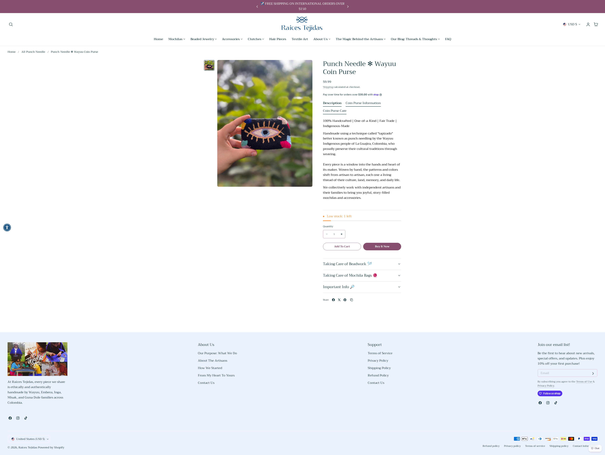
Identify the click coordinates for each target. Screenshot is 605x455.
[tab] (209, 65)
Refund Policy (378, 375)
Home (12, 52)
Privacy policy (512, 446)
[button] (11, 24)
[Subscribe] (593, 373)
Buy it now (382, 246)
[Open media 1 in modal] (306, 67)
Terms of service (535, 446)
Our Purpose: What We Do (217, 353)
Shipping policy (559, 446)
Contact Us (206, 383)
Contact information (585, 446)
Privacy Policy (378, 360)
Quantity (328, 226)
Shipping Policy (379, 368)
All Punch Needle (33, 52)
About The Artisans (212, 360)
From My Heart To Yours (216, 375)
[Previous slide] (257, 7)
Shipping (328, 87)
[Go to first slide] (348, 7)
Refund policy (491, 446)
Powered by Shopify (51, 447)
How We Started (210, 368)
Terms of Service (380, 353)
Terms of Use (584, 381)
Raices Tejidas (27, 447)
